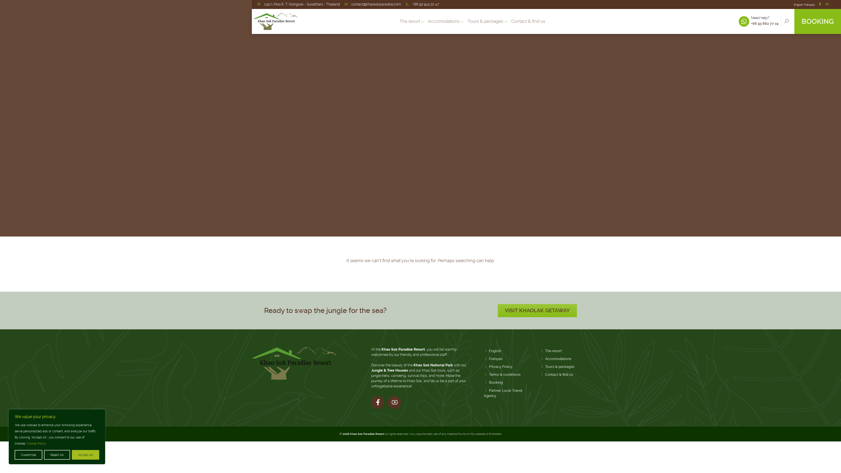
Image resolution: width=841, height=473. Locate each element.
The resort (553, 351)
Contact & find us (528, 21)
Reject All (57, 455)
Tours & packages (559, 367)
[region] (57, 436)
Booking (818, 21)
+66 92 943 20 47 (425, 4)
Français (809, 4)
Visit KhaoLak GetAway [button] (537, 310)
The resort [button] (409, 21)
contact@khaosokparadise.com (376, 4)
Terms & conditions (505, 374)
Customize (28, 455)
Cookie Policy (36, 443)
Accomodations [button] (444, 21)
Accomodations (558, 359)
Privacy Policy (500, 367)
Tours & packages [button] (485, 21)
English (798, 4)
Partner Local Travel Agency (503, 393)
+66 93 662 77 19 (764, 23)
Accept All (85, 455)
